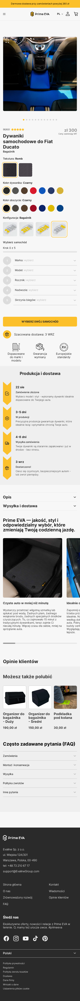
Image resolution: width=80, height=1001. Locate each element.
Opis (7, 497)
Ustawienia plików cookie (16, 988)
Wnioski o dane (11, 984)
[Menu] (4, 14)
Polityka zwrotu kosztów (15, 972)
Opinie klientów (59, 897)
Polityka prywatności (14, 963)
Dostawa (7, 976)
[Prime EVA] (40, 841)
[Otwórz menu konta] (68, 14)
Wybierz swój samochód (40, 321)
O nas (6, 891)
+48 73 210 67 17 (19, 865)
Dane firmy (8, 980)
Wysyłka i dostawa (20, 506)
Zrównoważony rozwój (17, 897)
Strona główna (12, 884)
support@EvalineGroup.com (21, 871)
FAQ (5, 904)
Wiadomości (57, 891)
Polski (7, 953)
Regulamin (8, 967)
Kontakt (54, 884)
